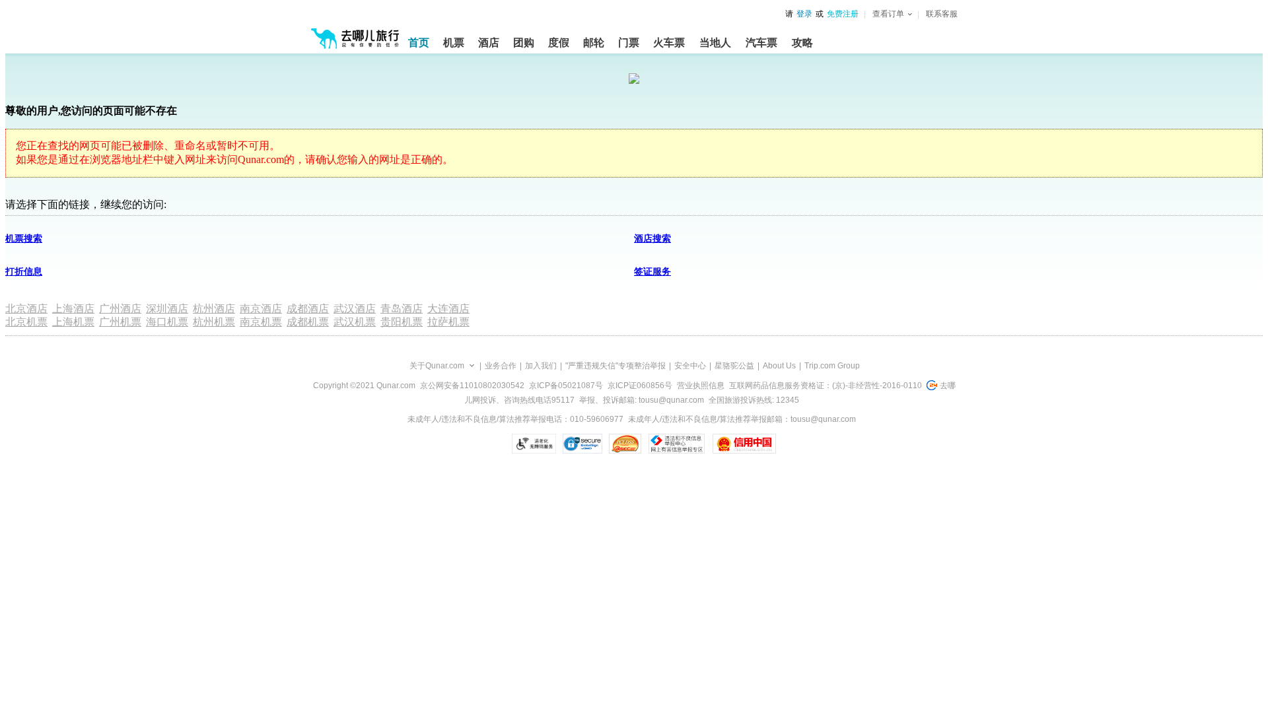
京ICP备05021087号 (566, 385)
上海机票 (73, 321)
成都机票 (308, 321)
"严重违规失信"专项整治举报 (615, 365)
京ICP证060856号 (640, 385)
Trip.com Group (832, 365)
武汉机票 (355, 321)
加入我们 (541, 365)
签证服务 (652, 272)
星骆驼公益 (734, 365)
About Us (779, 365)
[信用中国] (744, 444)
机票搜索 (23, 239)
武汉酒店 (355, 308)
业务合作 (500, 365)
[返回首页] (355, 33)
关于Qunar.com (436, 365)
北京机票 (26, 321)
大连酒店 (448, 308)
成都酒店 (308, 308)
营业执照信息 (700, 385)
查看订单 (888, 13)
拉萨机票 (448, 321)
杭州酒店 (214, 308)
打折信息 (23, 272)
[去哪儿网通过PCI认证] (625, 444)
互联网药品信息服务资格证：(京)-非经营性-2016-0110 (825, 385)
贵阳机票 (401, 321)
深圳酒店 (167, 308)
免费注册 (843, 13)
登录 (804, 13)
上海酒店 (73, 308)
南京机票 (261, 321)
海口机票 (167, 321)
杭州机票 (214, 321)
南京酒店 (261, 308)
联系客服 (942, 13)
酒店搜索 (652, 239)
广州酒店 (120, 308)
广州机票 (120, 321)
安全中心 (690, 365)
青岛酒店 (401, 308)
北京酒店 (26, 308)
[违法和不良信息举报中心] (676, 444)
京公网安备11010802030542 (472, 385)
